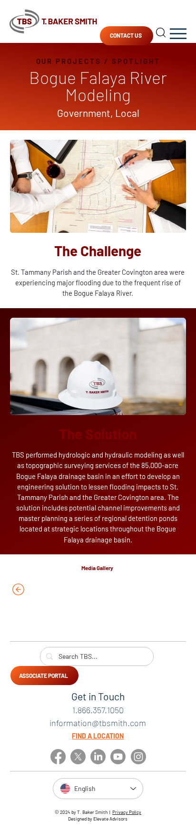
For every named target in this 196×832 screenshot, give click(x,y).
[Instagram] (138, 756)
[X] (78, 756)
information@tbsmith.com (97, 723)
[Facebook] (58, 756)
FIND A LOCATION (98, 736)
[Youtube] (118, 756)
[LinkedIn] (98, 756)
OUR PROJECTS (69, 61)
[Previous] (46, 589)
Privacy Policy (126, 812)
